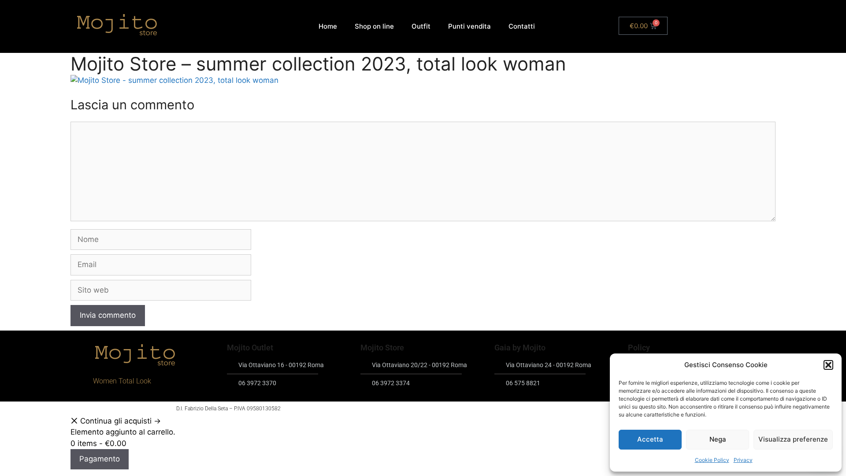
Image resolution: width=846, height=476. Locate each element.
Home (328, 26)
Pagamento (99, 458)
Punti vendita (469, 26)
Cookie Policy (712, 460)
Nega (717, 439)
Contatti (521, 26)
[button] (828, 365)
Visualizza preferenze (793, 439)
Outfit (421, 26)
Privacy (743, 460)
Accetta (650, 439)
